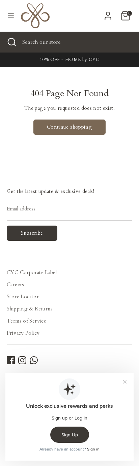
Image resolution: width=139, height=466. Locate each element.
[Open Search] (11, 42)
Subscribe (32, 233)
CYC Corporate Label (32, 272)
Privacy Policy (23, 333)
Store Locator (23, 296)
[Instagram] (22, 360)
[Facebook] (11, 360)
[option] (69, 60)
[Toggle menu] (11, 16)
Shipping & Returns (30, 308)
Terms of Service (26, 321)
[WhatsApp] (34, 360)
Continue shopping (69, 127)
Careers (15, 284)
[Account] (108, 13)
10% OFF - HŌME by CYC (69, 60)
